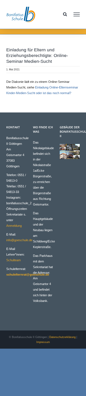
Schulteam (13, 260)
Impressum (43, 342)
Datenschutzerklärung (62, 337)
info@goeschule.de (19, 240)
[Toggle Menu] (76, 14)
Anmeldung (14, 225)
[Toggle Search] (65, 14)
